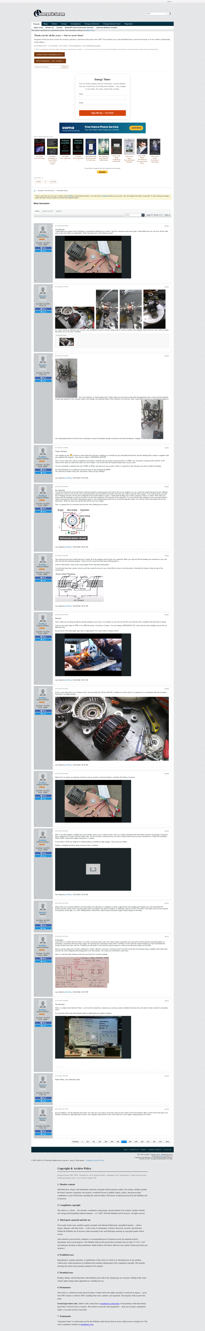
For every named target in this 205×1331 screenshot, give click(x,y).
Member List (50, 27)
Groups (64, 24)
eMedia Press (90, 30)
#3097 (167, 615)
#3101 (167, 903)
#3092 (167, 287)
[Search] (170, 13)
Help (125, 1149)
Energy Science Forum (112, 24)
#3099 (167, 774)
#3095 (167, 487)
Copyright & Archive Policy (95, 1160)
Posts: (40, 245)
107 (87, 1141)
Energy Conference (92, 24)
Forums (36, 24)
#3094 (167, 448)
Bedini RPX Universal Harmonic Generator (79, 27)
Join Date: (39, 243)
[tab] (37, 211)
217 (148, 1141)
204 (106, 1141)
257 (154, 1141)
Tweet (44, 251)
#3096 (167, 556)
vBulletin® (162, 1156)
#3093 (167, 356)
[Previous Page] (160, 215)
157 (94, 1141)
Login (169, 1)
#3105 (167, 1109)
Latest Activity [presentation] (47, 211)
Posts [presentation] (37, 211)
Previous (75, 1141)
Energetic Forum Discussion (46, 190)
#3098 (167, 689)
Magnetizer (129, 24)
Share (44, 248)
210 (142, 1141)
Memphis (42, 296)
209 (136, 1141)
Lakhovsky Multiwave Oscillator (106, 27)
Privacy (143, 1149)
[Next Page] (161, 215)
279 (160, 1141)
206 (118, 1141)
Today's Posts (38, 27)
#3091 (167, 226)
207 (124, 1141)
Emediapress (76, 24)
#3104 (167, 1076)
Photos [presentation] (58, 211)
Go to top (167, 1149)
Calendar (59, 27)
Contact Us (134, 1149)
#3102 (167, 936)
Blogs (46, 24)
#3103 (167, 1001)
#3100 (167, 831)
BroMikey (43, 235)
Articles (54, 24)
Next (167, 1141)
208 (130, 1141)
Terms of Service (155, 1149)
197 (100, 1141)
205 (112, 1141)
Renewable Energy (62, 190)
